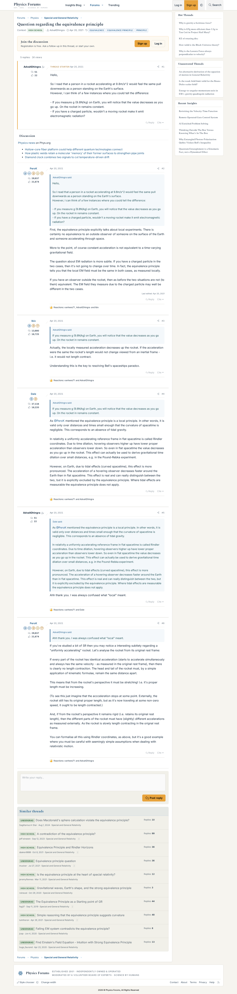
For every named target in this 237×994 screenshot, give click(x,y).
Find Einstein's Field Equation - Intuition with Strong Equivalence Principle (84, 942)
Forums (95, 5)
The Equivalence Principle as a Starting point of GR (69, 901)
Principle (141, 30)
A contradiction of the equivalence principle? (66, 834)
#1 (163, 66)
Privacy (203, 982)
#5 (163, 512)
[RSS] (218, 982)
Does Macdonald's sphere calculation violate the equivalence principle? (82, 820)
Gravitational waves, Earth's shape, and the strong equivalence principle (84, 888)
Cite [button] (159, 122)
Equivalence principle (120, 30)
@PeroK (59, 420)
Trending (113, 5)
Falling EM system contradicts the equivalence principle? (73, 928)
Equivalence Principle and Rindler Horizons (65, 847)
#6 (163, 623)
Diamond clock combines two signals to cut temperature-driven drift (67, 157)
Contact (174, 982)
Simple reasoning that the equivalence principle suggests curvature (80, 915)
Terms (193, 982)
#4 (163, 394)
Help (211, 982)
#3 (163, 321)
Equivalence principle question (56, 861)
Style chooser (27, 982)
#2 (163, 168)
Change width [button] (48, 982)
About (184, 982)
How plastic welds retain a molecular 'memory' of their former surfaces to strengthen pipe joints (84, 153)
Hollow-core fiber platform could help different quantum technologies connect (73, 149)
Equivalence (97, 30)
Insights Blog (73, 5)
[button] (84, 5)
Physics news (26, 142)
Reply (151, 122)
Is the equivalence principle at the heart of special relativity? (76, 874)
